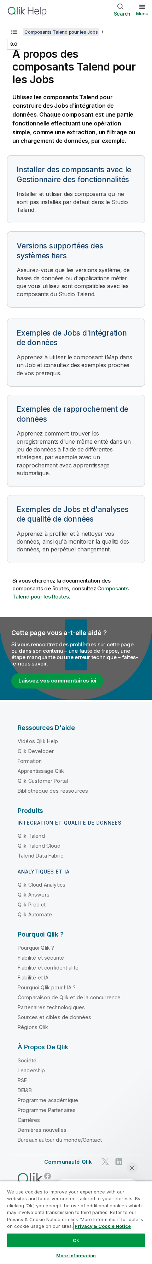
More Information (76, 1255)
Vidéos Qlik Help (38, 741)
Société (27, 1060)
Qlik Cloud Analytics (41, 885)
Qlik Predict (32, 904)
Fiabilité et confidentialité (48, 968)
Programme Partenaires (47, 1110)
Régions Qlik (33, 1027)
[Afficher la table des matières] (14, 32)
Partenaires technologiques (51, 1007)
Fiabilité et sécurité (41, 958)
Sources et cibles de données (54, 1017)
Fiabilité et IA (33, 977)
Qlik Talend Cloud (39, 846)
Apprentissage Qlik (41, 771)
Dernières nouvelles (42, 1130)
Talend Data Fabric (40, 856)
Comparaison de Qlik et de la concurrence (69, 997)
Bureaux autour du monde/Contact (60, 1140)
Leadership (31, 1070)
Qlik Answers (33, 895)
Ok (76, 1240)
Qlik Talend (31, 836)
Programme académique (48, 1100)
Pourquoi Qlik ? (36, 948)
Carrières (29, 1120)
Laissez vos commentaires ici (57, 680)
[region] (76, 1222)
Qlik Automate (35, 914)
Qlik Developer (36, 751)
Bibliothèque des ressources (53, 791)
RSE (22, 1080)
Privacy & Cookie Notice (103, 1226)
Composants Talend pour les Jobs (61, 32)
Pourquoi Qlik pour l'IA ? (47, 987)
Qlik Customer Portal (43, 781)
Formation (30, 761)
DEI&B (25, 1090)
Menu (142, 13)
